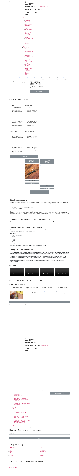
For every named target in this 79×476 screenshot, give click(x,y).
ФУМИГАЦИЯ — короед (19, 400)
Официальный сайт (31, 13)
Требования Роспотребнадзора (20, 395)
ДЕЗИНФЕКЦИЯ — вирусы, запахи (21, 399)
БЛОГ (24, 46)
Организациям (26, 17)
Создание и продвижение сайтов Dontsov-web (50, 428)
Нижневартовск (33, 9)
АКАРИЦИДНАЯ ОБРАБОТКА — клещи (28, 36)
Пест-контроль (28, 19)
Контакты (25, 44)
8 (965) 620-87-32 (44, 6)
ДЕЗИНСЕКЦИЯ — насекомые (20, 398)
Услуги (24, 23)
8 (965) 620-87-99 (44, 13)
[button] (39, 91)
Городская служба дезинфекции (30, 4)
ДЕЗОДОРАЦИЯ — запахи (19, 404)
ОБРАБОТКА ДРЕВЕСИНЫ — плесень (28, 42)
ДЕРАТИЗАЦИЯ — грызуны (19, 402)
